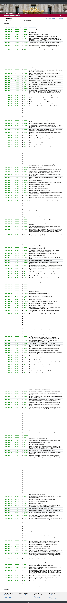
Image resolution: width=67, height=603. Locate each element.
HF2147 (9, 275)
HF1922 (9, 303)
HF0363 (9, 437)
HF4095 (9, 108)
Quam (25, 407)
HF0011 (9, 548)
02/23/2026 (17, 583)
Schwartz (25, 271)
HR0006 (9, 567)
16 (11, 522)
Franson (25, 56)
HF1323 (9, 364)
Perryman (26, 385)
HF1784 (9, 318)
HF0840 (9, 402)
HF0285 (9, 450)
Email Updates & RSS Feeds (53, 598)
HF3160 (9, 195)
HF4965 (9, 49)
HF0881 (9, 393)
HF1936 (9, 301)
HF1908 (9, 305)
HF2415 (9, 229)
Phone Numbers (37, 597)
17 (11, 575)
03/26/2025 (17, 219)
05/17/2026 (17, 78)
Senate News (51, 596)
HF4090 (9, 110)
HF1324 (9, 361)
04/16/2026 (17, 45)
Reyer (25, 377)
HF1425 (9, 343)
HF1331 (9, 355)
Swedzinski (26, 90)
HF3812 (9, 135)
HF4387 (9, 84)
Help (46, 18)
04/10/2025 (17, 512)
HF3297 (9, 177)
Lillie (25, 501)
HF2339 (9, 255)
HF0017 (9, 537)
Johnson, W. (26, 257)
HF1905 (9, 307)
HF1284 (9, 370)
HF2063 (9, 286)
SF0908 (9, 391)
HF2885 (9, 212)
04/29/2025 (17, 184)
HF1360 (9, 348)
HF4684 (9, 64)
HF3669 (9, 144)
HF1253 (9, 372)
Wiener (25, 567)
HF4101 (9, 105)
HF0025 (9, 522)
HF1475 (9, 336)
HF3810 (9, 137)
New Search (56, 18)
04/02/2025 (17, 533)
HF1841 (9, 313)
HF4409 (9, 82)
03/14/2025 (17, 518)
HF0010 (9, 550)
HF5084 (9, 36)
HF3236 (9, 188)
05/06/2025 (17, 177)
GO (19, 15)
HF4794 (9, 54)
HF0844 (9, 399)
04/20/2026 (17, 38)
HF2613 (9, 216)
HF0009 (9, 553)
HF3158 (9, 197)
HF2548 (9, 219)
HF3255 (9, 184)
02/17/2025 (17, 379)
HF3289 (9, 180)
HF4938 (9, 52)
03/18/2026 (17, 84)
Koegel (25, 324)
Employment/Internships (8, 596)
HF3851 (9, 125)
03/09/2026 (17, 108)
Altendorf (25, 38)
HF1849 (9, 310)
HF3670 (9, 142)
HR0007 (9, 564)
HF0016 (9, 540)
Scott (25, 52)
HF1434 (9, 340)
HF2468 (9, 223)
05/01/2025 (17, 182)
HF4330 (9, 88)
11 (11, 310)
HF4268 (9, 99)
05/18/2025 (17, 169)
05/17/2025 (17, 277)
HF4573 (9, 76)
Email (41, 596)
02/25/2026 (17, 142)
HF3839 (9, 132)
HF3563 (9, 146)
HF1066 (9, 377)
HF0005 (9, 570)
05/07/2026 (17, 146)
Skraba (25, 219)
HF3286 (9, 182)
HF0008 (9, 558)
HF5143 (9, 29)
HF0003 (9, 577)
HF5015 (9, 45)
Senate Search (60, 18)
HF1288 (9, 366)
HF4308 (9, 90)
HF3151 (9, 200)
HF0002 (9, 580)
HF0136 (9, 496)
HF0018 (9, 535)
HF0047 (9, 510)
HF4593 (9, 73)
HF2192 (9, 265)
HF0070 (9, 505)
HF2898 (9, 205)
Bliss (25, 402)
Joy (24, 62)
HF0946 (9, 385)
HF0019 (9, 533)
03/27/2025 (17, 205)
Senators (20, 597)
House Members (22, 596)
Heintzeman (26, 435)
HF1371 (9, 345)
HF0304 (9, 444)
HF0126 (9, 499)
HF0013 (9, 544)
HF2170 (9, 271)
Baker (25, 299)
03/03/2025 (17, 313)
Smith (25, 49)
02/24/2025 (17, 359)
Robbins (25, 64)
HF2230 (9, 262)
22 (11, 546)
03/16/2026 (17, 82)
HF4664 (9, 69)
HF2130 (9, 277)
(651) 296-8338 (36, 596)
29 (20, 277)
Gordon (25, 310)
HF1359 (9, 350)
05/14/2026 (17, 29)
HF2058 (9, 288)
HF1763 (9, 320)
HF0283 (9, 455)
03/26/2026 (17, 56)
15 (11, 548)
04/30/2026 (17, 97)
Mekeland (26, 88)
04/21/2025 (17, 216)
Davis (25, 36)
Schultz (25, 29)
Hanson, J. (26, 260)
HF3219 (9, 192)
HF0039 (9, 512)
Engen (25, 268)
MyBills (50, 597)
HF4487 (9, 80)
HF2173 (9, 268)
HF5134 (9, 31)
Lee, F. (25, 197)
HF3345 (9, 169)
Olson (25, 393)
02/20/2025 (17, 355)
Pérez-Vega (26, 290)
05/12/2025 (17, 391)
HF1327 (9, 357)
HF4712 (9, 60)
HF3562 (9, 149)
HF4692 (9, 62)
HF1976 (9, 299)
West (25, 171)
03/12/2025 (17, 257)
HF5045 (9, 38)
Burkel (25, 188)
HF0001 (9, 583)
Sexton (25, 284)
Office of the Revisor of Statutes (16, 13)
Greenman (26, 273)
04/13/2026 (17, 49)
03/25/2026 (17, 62)
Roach (25, 86)
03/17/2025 (17, 223)
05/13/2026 (17, 31)
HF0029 (9, 515)
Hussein (25, 174)
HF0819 (9, 404)
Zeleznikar (26, 522)
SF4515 (9, 78)
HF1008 (9, 379)
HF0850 (9, 396)
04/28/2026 (17, 34)
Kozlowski (26, 320)
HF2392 (9, 234)
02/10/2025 (17, 442)
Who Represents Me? (22, 594)
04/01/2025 (17, 247)
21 (11, 503)
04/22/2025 (17, 195)
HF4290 (9, 97)
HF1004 (9, 381)
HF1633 (9, 324)
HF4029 (9, 120)
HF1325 (9, 359)
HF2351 (9, 250)
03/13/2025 (17, 268)
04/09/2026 (17, 80)
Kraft (25, 277)
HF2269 (9, 257)
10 (11, 340)
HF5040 (9, 42)
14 (11, 510)
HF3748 (9, 140)
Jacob (25, 437)
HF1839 (9, 316)
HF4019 (9, 123)
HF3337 (9, 171)
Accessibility (6, 598)
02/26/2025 (17, 336)
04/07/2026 (17, 54)
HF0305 (9, 442)
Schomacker (26, 167)
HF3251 (9, 186)
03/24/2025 (17, 214)
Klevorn (25, 440)
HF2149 (9, 273)
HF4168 (9, 103)
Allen (25, 31)
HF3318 (9, 174)
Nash (25, 78)
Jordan (25, 140)
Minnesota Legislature (11, 1)
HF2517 (9, 221)
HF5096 (9, 34)
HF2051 (9, 293)
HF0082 (9, 503)
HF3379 (9, 167)
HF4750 (9, 58)
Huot (25, 503)
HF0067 (9, 508)
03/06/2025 (17, 550)
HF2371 (9, 247)
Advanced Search (51, 18)
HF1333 (9, 352)
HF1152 (9, 375)
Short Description (32, 27)
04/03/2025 (17, 324)
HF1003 (9, 383)
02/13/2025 (17, 435)
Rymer (25, 540)
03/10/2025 (17, 284)
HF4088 (9, 112)
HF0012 (9, 546)
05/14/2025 (17, 174)
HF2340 (9, 253)
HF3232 (9, 190)
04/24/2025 (17, 190)
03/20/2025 (17, 265)
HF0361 (9, 440)
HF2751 (9, 214)
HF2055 (9, 290)
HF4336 (9, 86)
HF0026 (9, 518)
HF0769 (9, 407)
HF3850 (9, 129)
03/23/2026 (17, 76)
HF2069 (9, 284)
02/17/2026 (17, 186)
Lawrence (26, 45)
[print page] (61, 15)
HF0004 (9, 575)
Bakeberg (25, 340)
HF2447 (9, 226)
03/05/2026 (17, 125)
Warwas (25, 366)
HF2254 (9, 260)
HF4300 (9, 95)
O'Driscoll (25, 396)
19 (11, 544)
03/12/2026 (17, 99)
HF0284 (9, 452)
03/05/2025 (17, 303)
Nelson (25, 223)
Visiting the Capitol (7, 597)
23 (11, 277)
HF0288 (9, 446)
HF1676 (9, 322)
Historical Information (8, 594)
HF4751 (9, 56)
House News (51, 594)
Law (20, 27)
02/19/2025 (17, 375)
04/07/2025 (17, 197)
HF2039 (9, 296)
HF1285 (9, 368)
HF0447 (9, 435)
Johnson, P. (26, 301)
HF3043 (9, 203)
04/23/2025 (17, 200)
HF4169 (9, 101)
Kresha (25, 180)
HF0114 (9, 501)
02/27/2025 (17, 350)
